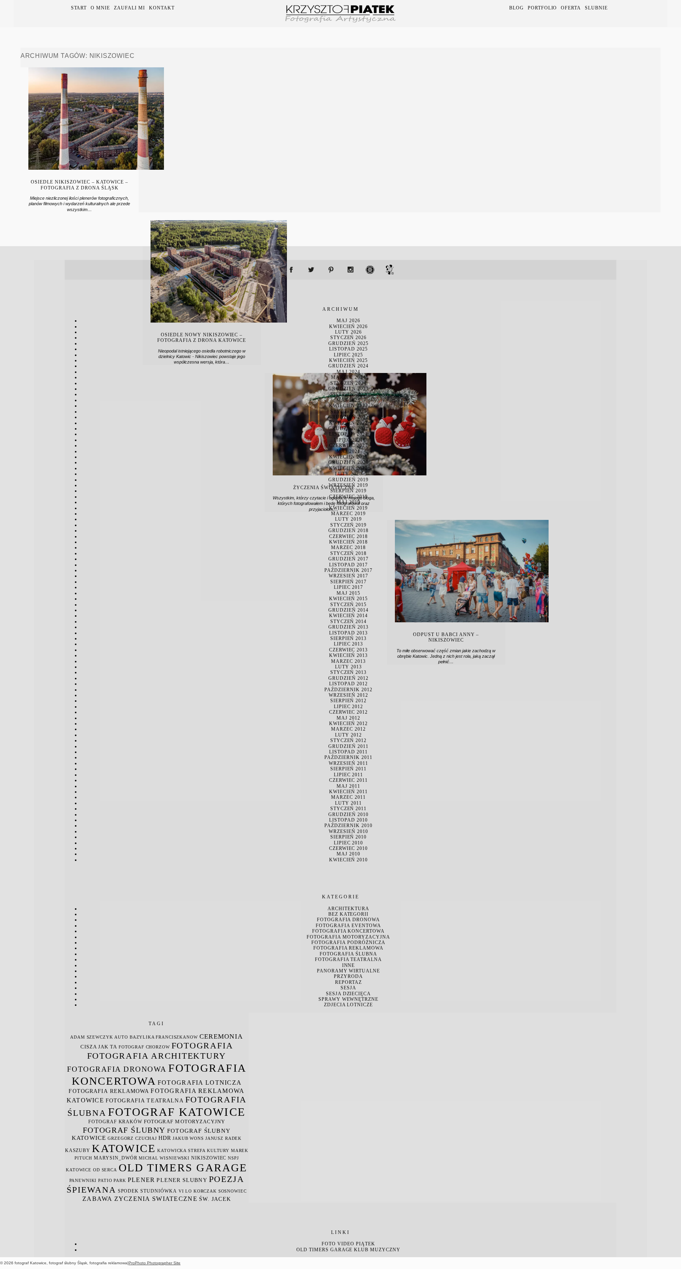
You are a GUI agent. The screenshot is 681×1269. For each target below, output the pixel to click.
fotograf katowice (177, 1112)
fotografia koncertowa (348, 931)
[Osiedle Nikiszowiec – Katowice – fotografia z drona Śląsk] (96, 168)
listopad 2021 (348, 434)
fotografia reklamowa (348, 948)
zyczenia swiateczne (155, 1198)
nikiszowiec (208, 1158)
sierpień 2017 (348, 581)
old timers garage (183, 1167)
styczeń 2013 (348, 672)
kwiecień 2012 (348, 723)
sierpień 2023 (348, 394)
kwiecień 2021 (348, 457)
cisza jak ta (98, 1047)
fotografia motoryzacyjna (348, 937)
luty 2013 (348, 667)
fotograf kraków (115, 1121)
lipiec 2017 (348, 587)
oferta (571, 8)
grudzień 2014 (348, 610)
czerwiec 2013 (348, 650)
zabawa (97, 1198)
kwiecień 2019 (348, 508)
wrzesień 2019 (348, 485)
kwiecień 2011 (348, 791)
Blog (516, 8)
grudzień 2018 (348, 530)
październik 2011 (348, 757)
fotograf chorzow (144, 1047)
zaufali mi (129, 8)
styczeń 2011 (348, 808)
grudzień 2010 (348, 814)
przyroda (348, 976)
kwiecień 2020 (348, 468)
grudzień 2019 (348, 479)
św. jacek (215, 1199)
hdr (164, 1138)
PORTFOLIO (542, 8)
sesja (348, 988)
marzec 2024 (348, 377)
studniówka (158, 1191)
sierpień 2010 (348, 837)
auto (121, 1037)
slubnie (596, 8)
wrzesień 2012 (348, 695)
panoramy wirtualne (348, 971)
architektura (348, 908)
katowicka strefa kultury (193, 1150)
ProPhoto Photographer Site (154, 1263)
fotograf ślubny (124, 1130)
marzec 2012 (348, 729)
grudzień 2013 (348, 627)
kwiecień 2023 (348, 405)
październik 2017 (348, 570)
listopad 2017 (348, 565)
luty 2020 (348, 474)
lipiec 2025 (348, 355)
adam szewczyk (91, 1037)
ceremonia (221, 1036)
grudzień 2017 (348, 559)
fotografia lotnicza (200, 1082)
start (79, 8)
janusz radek (223, 1138)
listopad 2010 (348, 820)
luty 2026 (348, 332)
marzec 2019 (348, 513)
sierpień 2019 (348, 491)
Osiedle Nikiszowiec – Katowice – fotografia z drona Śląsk (79, 184)
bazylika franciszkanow (164, 1037)
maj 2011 (348, 786)
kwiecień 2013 (348, 655)
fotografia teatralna (348, 959)
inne (348, 965)
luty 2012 (348, 735)
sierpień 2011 (348, 769)
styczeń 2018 (348, 553)
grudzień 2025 (348, 343)
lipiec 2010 (348, 843)
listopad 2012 (348, 683)
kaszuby (78, 1150)
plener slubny (181, 1180)
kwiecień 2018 (348, 542)
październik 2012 (348, 689)
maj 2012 (348, 718)
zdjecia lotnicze (348, 1004)
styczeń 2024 (348, 383)
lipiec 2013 (348, 644)
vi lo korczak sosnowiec (213, 1191)
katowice (124, 1148)
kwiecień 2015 (348, 598)
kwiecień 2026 (348, 326)
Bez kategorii (348, 914)
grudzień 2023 (348, 388)
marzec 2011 (348, 797)
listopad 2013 (348, 633)
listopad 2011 (348, 752)
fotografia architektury (156, 1056)
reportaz (348, 982)
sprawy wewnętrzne (348, 999)
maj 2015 (348, 593)
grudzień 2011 (348, 746)
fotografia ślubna (348, 954)
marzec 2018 (348, 547)
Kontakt (162, 8)
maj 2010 (348, 854)
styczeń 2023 (348, 411)
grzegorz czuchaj (132, 1138)
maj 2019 (348, 502)
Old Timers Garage (324, 1249)
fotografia (202, 1045)
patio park (112, 1180)
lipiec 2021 (348, 440)
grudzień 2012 (348, 678)
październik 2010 (348, 825)
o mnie (100, 8)
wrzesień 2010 (348, 831)
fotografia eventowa (348, 925)
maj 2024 (348, 372)
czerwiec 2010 (348, 848)
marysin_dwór (115, 1158)
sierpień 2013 (348, 638)
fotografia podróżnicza (348, 942)
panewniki (83, 1180)
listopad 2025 (348, 349)
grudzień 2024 (348, 366)
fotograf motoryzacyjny (184, 1121)
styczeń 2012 (348, 740)
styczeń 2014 (348, 621)
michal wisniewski (164, 1158)
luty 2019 (348, 519)
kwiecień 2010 (348, 860)
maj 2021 (348, 451)
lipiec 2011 (348, 774)
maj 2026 (348, 320)
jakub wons (188, 1138)
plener (141, 1179)
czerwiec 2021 (348, 445)
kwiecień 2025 (348, 360)
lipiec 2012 (348, 706)
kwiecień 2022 (348, 423)
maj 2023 (348, 400)
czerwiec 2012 (348, 712)
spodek (128, 1191)
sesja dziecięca (348, 993)
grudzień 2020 (348, 462)
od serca (105, 1170)
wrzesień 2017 (348, 576)
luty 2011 (348, 803)
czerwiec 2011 (348, 780)
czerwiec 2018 (348, 536)
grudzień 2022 (348, 417)
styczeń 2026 (348, 337)
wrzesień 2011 (348, 763)
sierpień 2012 (348, 700)
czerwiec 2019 (348, 496)
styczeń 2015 (348, 604)
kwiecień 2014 (348, 615)
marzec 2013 (348, 661)
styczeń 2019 (348, 525)
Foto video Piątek (348, 1244)
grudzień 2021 (348, 428)
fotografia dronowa (348, 919)
